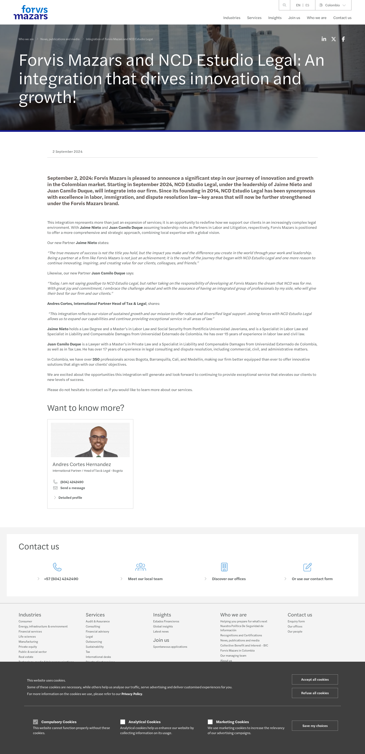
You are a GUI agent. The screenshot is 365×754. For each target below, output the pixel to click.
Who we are (317, 17)
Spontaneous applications (170, 646)
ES (307, 5)
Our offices (295, 626)
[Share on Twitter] (333, 39)
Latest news (161, 631)
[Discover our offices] (224, 572)
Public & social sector (33, 651)
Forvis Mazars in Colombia (237, 650)
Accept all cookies (315, 679)
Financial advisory (97, 631)
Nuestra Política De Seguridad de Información (242, 628)
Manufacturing (28, 641)
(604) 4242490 (71, 482)
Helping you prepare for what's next (243, 621)
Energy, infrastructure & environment (43, 626)
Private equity (28, 646)
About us (226, 660)
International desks (98, 656)
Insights (275, 17)
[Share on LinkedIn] (324, 39)
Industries (231, 17)
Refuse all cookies (315, 692)
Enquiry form (296, 621)
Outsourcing (94, 641)
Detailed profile (70, 497)
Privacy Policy (131, 693)
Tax (88, 651)
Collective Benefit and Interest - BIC (244, 645)
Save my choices (315, 725)
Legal (89, 636)
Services (254, 17)
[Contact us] (57, 572)
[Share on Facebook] (343, 39)
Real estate (26, 656)
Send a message (72, 487)
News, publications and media (59, 39)
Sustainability (95, 646)
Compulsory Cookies (58, 722)
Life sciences (27, 636)
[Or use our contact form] (308, 572)
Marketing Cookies (232, 722)
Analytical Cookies (145, 722)
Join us (294, 17)
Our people (295, 631)
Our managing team (233, 655)
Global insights (163, 626)
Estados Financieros (166, 621)
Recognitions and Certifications (241, 635)
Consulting (93, 626)
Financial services (30, 631)
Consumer (25, 621)
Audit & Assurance (98, 621)
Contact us (342, 17)
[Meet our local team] (141, 572)
